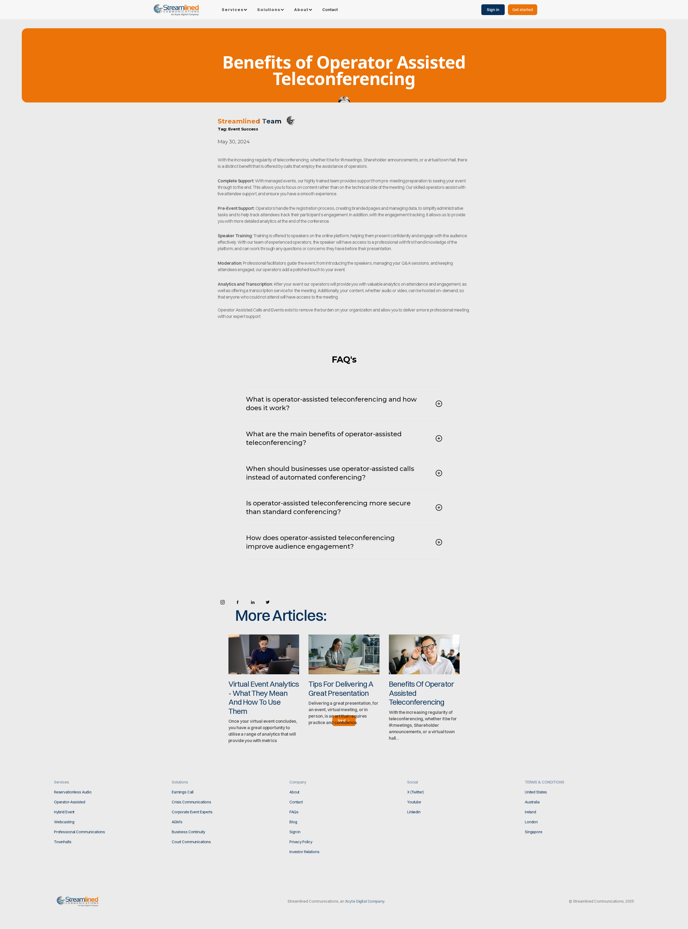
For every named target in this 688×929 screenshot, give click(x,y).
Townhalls (62, 841)
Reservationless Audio (73, 792)
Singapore (533, 831)
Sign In (294, 831)
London (531, 822)
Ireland (530, 812)
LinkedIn (414, 812)
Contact (330, 9)
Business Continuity (188, 831)
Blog (293, 822)
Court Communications (191, 841)
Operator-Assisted (69, 802)
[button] (235, 9)
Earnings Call (183, 792)
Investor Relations (304, 851)
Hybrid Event (64, 812)
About (294, 792)
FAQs (293, 812)
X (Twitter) (415, 792)
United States (536, 792)
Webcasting (64, 822)
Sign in (493, 9)
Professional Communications (79, 831)
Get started (522, 9)
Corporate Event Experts (192, 812)
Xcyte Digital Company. (365, 901)
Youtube (414, 802)
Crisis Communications (191, 802)
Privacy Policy (300, 841)
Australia (532, 802)
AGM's (177, 822)
